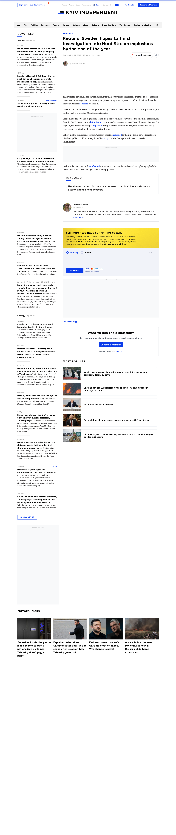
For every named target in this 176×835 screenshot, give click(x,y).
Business (45, 25)
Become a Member (148, 5)
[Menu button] (18, 25)
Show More (27, 517)
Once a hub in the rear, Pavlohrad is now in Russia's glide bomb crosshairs (139, 647)
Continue (74, 270)
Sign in (119, 351)
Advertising (86, 5)
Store (98, 5)
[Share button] (156, 55)
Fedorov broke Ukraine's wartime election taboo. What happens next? (104, 645)
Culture (95, 25)
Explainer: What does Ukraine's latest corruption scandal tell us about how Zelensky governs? (69, 647)
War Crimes (124, 25)
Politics (34, 25)
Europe (65, 25)
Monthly (74, 252)
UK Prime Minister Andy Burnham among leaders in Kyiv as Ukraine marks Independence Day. (34, 238)
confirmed (94, 166)
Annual (88, 252)
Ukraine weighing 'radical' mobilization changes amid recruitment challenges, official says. (37, 371)
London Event (108, 5)
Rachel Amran (78, 63)
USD (151, 252)
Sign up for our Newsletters (33, 5)
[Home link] (88, 12)
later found (95, 122)
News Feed (68, 33)
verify (105, 138)
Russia (56, 25)
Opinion (76, 25)
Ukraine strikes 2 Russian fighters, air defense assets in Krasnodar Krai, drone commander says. (37, 445)
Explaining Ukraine (142, 25)
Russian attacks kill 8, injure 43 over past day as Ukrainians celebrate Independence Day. (36, 79)
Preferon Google (142, 55)
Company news (51, 100)
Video (85, 25)
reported (83, 104)
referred (117, 135)
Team (71, 5)
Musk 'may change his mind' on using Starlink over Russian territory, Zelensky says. (36, 418)
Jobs (78, 5)
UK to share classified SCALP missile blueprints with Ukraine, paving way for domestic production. (36, 52)
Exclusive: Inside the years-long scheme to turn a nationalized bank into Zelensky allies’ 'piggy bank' (34, 649)
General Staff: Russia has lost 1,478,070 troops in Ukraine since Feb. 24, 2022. (36, 268)
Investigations (109, 25)
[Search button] (157, 25)
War (25, 25)
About (64, 5)
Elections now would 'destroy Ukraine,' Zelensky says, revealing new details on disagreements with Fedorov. (37, 500)
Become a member (111, 345)
